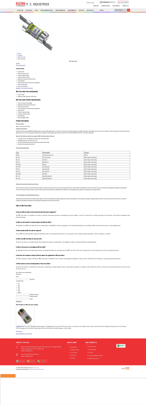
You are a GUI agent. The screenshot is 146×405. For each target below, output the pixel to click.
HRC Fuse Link (20, 10)
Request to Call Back (21, 88)
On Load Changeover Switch (47, 10)
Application (21, 104)
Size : (54, 328)
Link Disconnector (72, 10)
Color (19, 103)
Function (20, 108)
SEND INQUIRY (20, 334)
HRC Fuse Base (29, 10)
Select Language (104, 2)
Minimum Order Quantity (24, 96)
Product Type (21, 112)
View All (102, 10)
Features (20, 117)
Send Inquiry (30, 88)
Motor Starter (90, 10)
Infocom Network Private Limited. (36, 369)
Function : (98, 326)
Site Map (72, 358)
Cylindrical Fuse (20, 326)
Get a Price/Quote (20, 65)
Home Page (96, 5)
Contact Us (126, 5)
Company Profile (106, 5)
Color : (77, 326)
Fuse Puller (81, 10)
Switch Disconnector (60, 10)
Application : (58, 326)
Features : (65, 328)
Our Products (116, 5)
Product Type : (42, 328)
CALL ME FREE (28, 334)
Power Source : (117, 326)
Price (19, 94)
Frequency (20, 114)
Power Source (21, 106)
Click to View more (22, 84)
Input (19, 110)
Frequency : (27, 328)
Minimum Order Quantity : (40, 326)
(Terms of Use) (35, 367)
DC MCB (36, 10)
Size (19, 115)
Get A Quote (124, 2)
